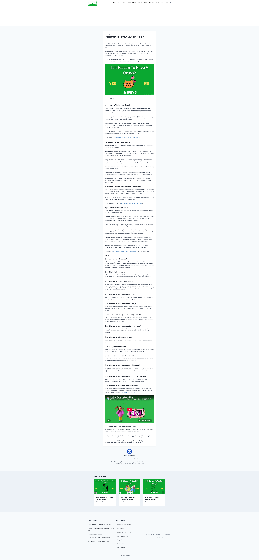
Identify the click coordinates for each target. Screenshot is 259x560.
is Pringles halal (120, 547)
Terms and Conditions (158, 537)
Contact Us (164, 532)
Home (166, 2)
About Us (151, 532)
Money (114, 2)
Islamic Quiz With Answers (153, 534)
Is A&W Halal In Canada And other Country (99, 537)
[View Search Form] (170, 3)
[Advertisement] (129, 15)
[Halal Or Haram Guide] (93, 3)
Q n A (161, 2)
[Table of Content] (120, 99)
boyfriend (136, 137)
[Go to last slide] (96, 492)
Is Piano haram (120, 543)
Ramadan (151, 2)
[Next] (163, 492)
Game (146, 2)
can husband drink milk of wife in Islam (131, 203)
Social (157, 2)
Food (119, 2)
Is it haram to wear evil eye (123, 532)
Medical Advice (132, 2)
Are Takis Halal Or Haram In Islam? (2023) (99, 541)
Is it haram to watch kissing (123, 524)
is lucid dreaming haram (128, 392)
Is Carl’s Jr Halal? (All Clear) (95, 534)
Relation (107, 34)
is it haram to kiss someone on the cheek (124, 251)
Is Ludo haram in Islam (122, 536)
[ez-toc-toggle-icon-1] (119, 99)
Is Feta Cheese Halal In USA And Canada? (99, 524)
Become (124, 2)
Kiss (111, 34)
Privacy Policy (166, 534)
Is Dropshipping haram (122, 540)
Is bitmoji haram (120, 528)
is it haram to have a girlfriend (124, 137)
